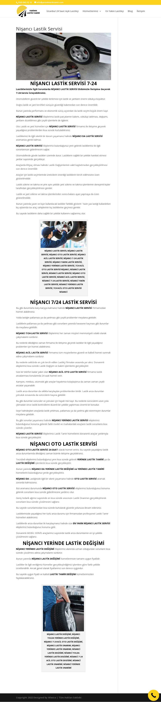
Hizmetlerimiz (90, 11)
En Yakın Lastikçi (114, 11)
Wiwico (52, 697)
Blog (130, 11)
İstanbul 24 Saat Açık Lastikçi (63, 11)
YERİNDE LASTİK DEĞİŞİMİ (40, 548)
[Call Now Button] (153, 695)
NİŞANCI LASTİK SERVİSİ (79, 307)
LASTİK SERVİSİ (69, 89)
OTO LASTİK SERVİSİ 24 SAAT (42, 449)
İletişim (141, 11)
